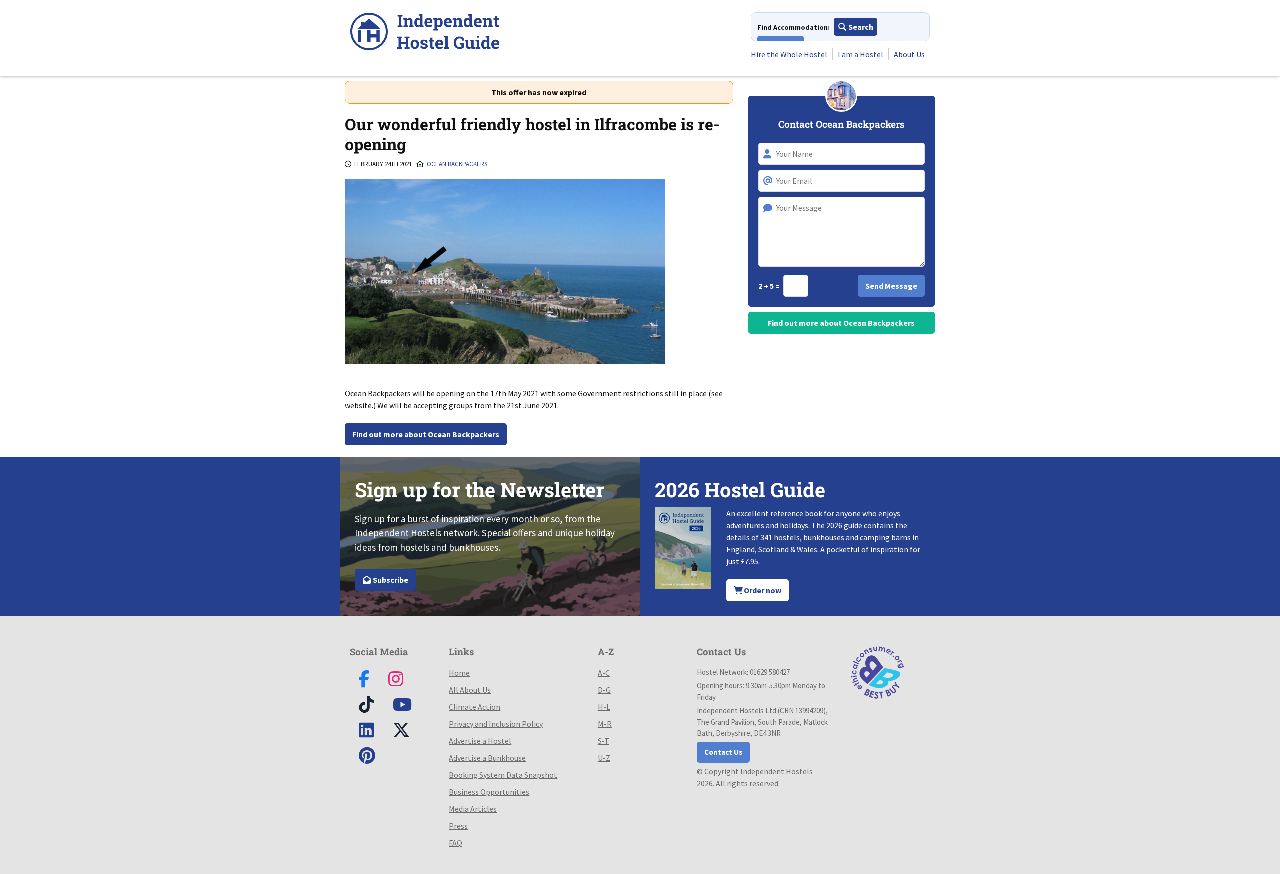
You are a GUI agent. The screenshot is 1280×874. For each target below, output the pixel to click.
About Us (909, 55)
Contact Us (723, 752)
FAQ (455, 843)
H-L (604, 707)
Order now (762, 591)
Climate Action (474, 707)
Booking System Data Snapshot (503, 775)
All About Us (470, 690)
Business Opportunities (489, 792)
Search (860, 27)
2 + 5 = (770, 286)
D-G (604, 690)
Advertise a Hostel (480, 741)
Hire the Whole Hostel (789, 55)
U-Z (604, 758)
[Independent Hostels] (425, 33)
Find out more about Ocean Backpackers (426, 435)
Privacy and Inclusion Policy (496, 724)
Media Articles (473, 809)
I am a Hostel (861, 55)
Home (459, 673)
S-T (604, 741)
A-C (604, 673)
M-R (605, 724)
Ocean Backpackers (457, 164)
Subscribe (390, 580)
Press (458, 826)
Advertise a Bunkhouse (487, 758)
